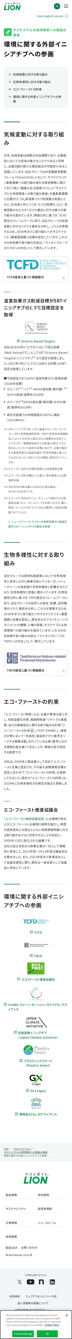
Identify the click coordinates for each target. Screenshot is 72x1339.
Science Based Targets (38, 341)
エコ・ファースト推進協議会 (23, 819)
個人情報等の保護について (33, 1303)
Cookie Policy (52, 1324)
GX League (38, 1091)
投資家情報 (45, 1209)
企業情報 (11, 1223)
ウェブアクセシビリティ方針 (41, 1296)
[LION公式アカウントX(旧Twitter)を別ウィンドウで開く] (19, 1281)
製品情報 (11, 1195)
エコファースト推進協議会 (38, 979)
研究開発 (43, 1195)
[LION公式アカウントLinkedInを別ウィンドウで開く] (52, 1281)
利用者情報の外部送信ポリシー (33, 1310)
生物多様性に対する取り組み (32, 82)
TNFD (38, 956)
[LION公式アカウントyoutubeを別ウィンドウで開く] (30, 1281)
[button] (57, 6)
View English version (50, 16)
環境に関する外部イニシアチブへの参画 (37, 99)
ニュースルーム (47, 1223)
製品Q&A (11, 1247)
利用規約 (14, 1296)
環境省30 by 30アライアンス (38, 1114)
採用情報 (11, 1236)
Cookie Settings (23, 1333)
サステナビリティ (16, 1209)
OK (47, 1333)
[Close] (66, 1315)
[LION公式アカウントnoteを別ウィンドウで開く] (41, 1281)
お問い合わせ (29, 1247)
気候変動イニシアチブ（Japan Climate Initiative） (38, 1035)
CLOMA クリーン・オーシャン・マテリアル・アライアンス (37, 1007)
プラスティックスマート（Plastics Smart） (38, 1063)
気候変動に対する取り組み (30, 74)
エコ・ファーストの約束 (27, 89)
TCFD (38, 932)
